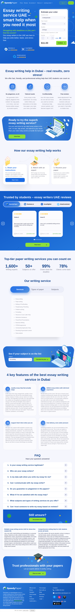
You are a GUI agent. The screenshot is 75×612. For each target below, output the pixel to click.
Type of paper (44, 21)
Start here (15, 180)
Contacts (31, 598)
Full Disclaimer (18, 600)
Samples (31, 592)
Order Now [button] (17, 136)
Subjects (55, 289)
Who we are (32, 588)
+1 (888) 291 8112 (59, 590)
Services (20, 289)
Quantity (43, 35)
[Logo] (9, 3)
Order (71, 3)
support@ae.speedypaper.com (63, 593)
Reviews (41, 596)
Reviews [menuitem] (26, 3)
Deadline (43, 27)
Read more (37, 244)
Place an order (37, 573)
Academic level (44, 14)
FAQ (30, 596)
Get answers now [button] (37, 519)
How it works (32, 594)
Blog (40, 592)
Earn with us (42, 590)
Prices (31, 590)
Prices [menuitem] (21, 3)
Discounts (42, 594)
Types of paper (37, 289)
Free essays (42, 588)
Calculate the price (41, 359)
